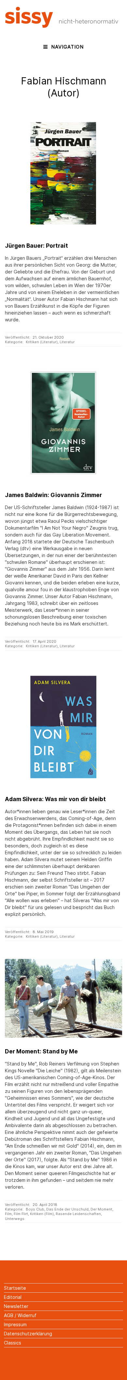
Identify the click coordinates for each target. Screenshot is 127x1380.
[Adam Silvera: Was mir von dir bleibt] (63, 726)
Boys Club (35, 1209)
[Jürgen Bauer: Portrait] (63, 173)
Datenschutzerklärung (28, 1333)
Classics (12, 1342)
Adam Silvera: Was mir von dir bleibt (55, 799)
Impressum (15, 1324)
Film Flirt (21, 1213)
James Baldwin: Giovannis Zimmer (53, 495)
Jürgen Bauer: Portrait (36, 245)
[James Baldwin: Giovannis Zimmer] (63, 422)
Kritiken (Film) (42, 1213)
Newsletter (16, 1306)
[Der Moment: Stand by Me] (63, 998)
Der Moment (101, 1209)
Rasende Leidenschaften (78, 1213)
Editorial (12, 1297)
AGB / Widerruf (20, 1315)
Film (8, 1213)
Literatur (67, 342)
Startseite (15, 1288)
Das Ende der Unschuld (67, 1209)
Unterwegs (14, 1218)
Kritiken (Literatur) (42, 342)
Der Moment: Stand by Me (41, 1051)
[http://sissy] (62, 26)
